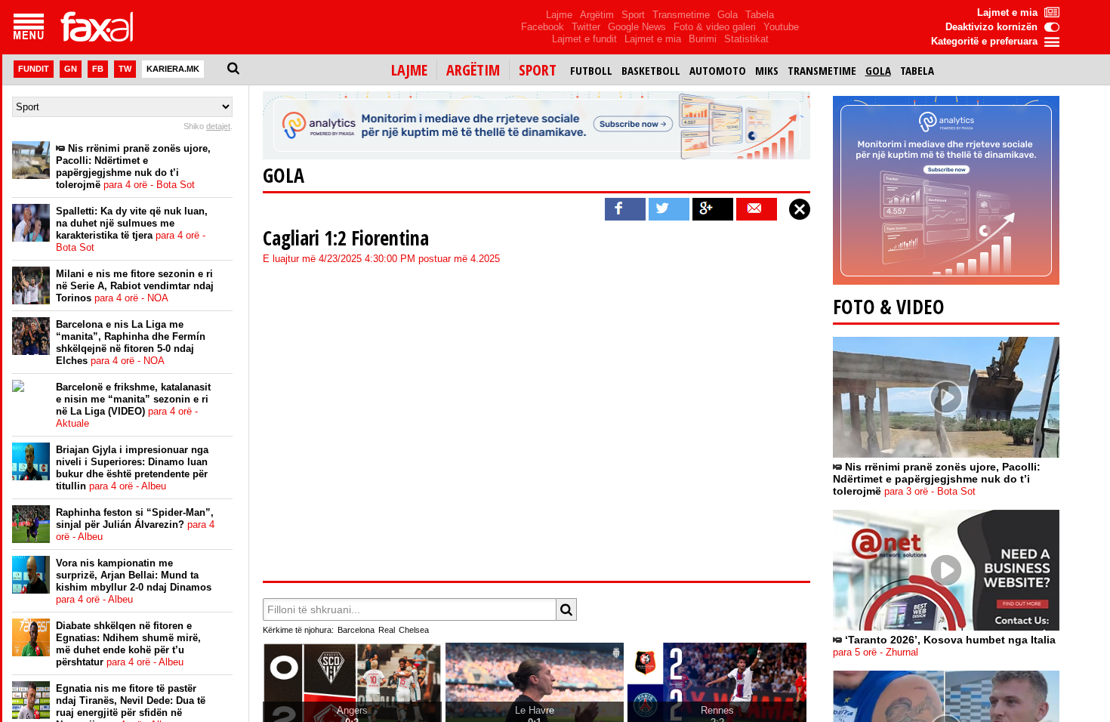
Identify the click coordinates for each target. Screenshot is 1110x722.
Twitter (586, 26)
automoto (717, 70)
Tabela (759, 14)
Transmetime (681, 14)
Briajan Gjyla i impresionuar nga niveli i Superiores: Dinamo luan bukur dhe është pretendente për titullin (132, 468)
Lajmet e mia (652, 39)
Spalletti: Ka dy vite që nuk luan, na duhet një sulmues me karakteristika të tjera (132, 229)
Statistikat (746, 39)
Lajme (559, 14)
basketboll (650, 70)
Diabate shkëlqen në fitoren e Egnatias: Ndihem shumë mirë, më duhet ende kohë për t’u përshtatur (128, 644)
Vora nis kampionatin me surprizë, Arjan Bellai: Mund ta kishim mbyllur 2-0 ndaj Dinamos (133, 581)
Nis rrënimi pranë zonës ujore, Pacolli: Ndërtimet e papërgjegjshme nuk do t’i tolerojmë (133, 166)
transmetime (822, 70)
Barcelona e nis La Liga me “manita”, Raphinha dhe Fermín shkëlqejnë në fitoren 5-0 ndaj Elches (130, 342)
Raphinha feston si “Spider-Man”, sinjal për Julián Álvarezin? (135, 524)
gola (878, 70)
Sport (633, 14)
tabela (917, 70)
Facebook (542, 26)
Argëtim (597, 14)
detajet (218, 126)
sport (538, 70)
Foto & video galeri (715, 26)
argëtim (473, 70)
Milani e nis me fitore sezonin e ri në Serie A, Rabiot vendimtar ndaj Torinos (135, 286)
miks (767, 70)
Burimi (703, 39)
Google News (637, 26)
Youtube (781, 26)
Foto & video (889, 306)
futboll (591, 70)
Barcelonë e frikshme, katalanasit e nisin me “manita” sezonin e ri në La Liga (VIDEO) (133, 405)
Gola (727, 14)
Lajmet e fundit (584, 39)
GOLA (283, 175)
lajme (409, 70)
